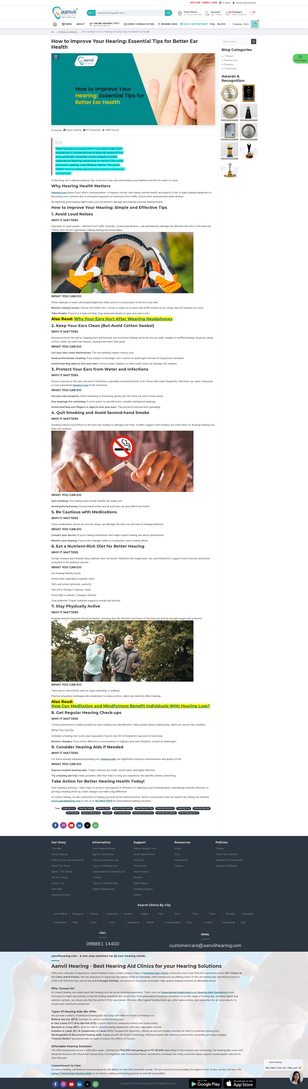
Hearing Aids (103, 808)
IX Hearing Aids (122, 812)
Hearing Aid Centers (166, 812)
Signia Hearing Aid (91, 812)
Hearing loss (69, 808)
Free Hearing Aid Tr (189, 812)
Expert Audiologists (122, 808)
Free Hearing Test (144, 808)
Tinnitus (107, 812)
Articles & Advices (67, 31)
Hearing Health (86, 808)
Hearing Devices (201, 808)
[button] (296, 1079)
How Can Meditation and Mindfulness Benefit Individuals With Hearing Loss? (130, 706)
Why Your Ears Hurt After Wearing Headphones (123, 319)
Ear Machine (72, 812)
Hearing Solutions (165, 808)
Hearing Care (183, 808)
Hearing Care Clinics (143, 812)
